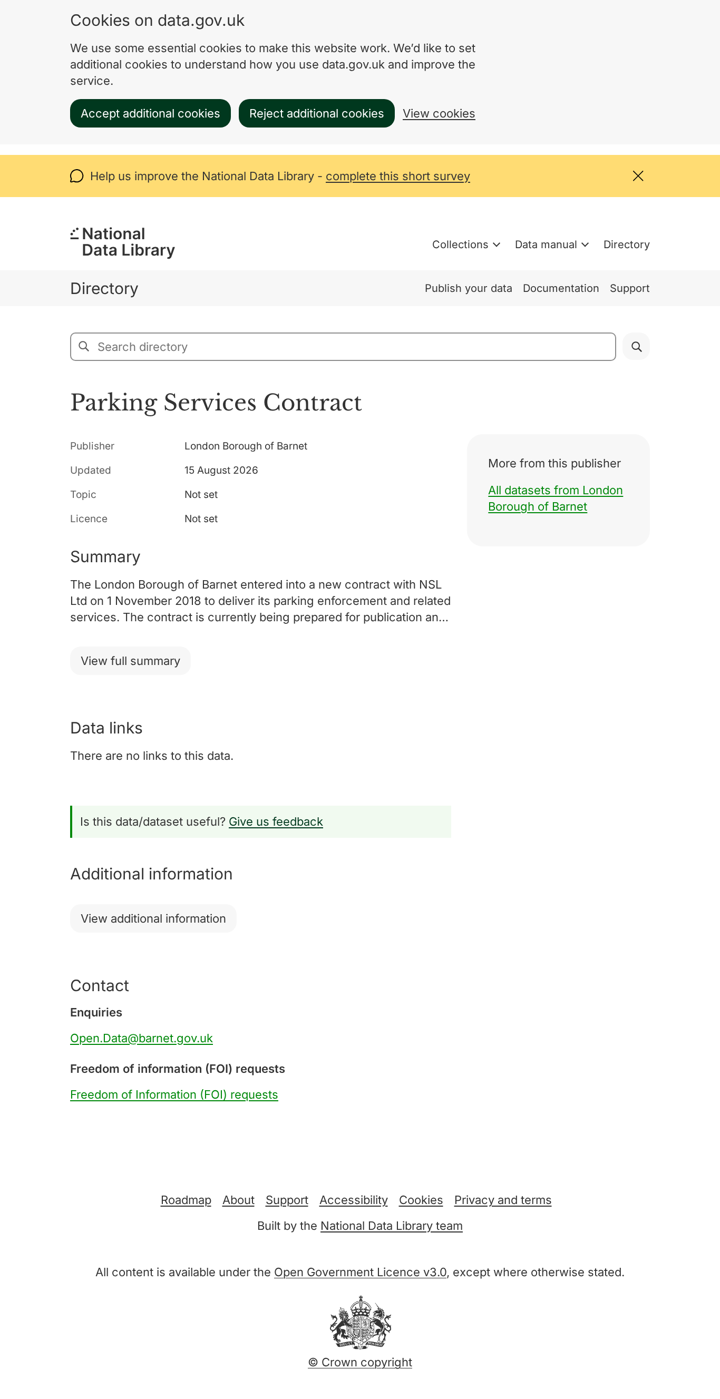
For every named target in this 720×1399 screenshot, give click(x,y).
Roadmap (186, 1200)
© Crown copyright (360, 1362)
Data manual (546, 244)
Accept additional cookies (150, 113)
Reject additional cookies (316, 113)
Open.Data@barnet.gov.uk (141, 1038)
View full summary (130, 661)
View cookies (439, 113)
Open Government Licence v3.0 (360, 1272)
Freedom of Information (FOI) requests (174, 1094)
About (238, 1200)
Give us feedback (276, 821)
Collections (460, 244)
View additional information (153, 918)
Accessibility (353, 1200)
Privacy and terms (503, 1200)
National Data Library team (391, 1225)
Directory (627, 244)
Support (630, 288)
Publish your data (468, 288)
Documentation (561, 288)
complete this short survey (398, 176)
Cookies (421, 1200)
